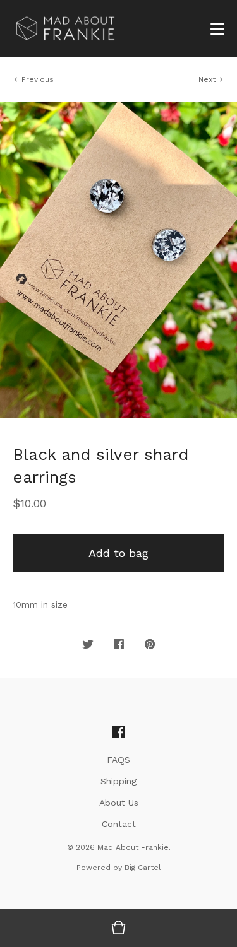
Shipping (118, 781)
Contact (119, 824)
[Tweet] (87, 645)
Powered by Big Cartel (118, 867)
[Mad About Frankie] (65, 28)
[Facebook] (118, 732)
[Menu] (217, 28)
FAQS (118, 760)
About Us (118, 802)
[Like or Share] (118, 645)
